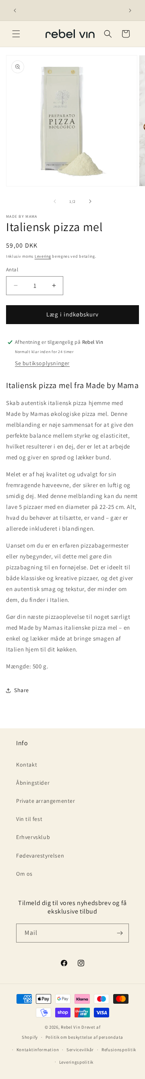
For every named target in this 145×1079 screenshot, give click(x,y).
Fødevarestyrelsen (40, 855)
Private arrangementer (45, 800)
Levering (43, 256)
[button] (16, 34)
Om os (24, 873)
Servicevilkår (80, 1049)
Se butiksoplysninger (42, 363)
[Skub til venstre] (55, 201)
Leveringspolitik (76, 1062)
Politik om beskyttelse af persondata (84, 1037)
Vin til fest (29, 819)
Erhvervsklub (33, 837)
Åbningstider (33, 782)
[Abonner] (119, 933)
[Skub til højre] (90, 201)
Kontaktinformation (38, 1049)
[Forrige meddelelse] (15, 10)
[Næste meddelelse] (130, 10)
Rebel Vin (70, 1027)
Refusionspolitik (119, 1049)
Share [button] (21, 690)
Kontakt (26, 764)
